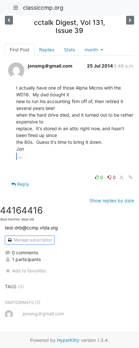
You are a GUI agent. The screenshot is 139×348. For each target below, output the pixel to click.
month (92, 49)
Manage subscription (32, 239)
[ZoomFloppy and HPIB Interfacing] (9, 20)
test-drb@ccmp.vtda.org (31, 227)
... (20, 156)
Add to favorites (29, 270)
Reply (22, 184)
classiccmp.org (43, 7)
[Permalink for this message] (130, 177)
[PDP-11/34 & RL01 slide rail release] (130, 20)
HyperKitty (68, 340)
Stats (69, 49)
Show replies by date (112, 200)
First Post (19, 49)
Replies (46, 49)
